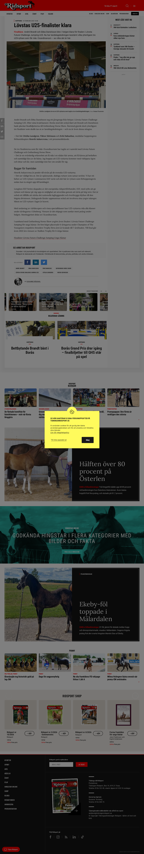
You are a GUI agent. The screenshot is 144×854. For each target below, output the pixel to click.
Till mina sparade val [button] (59, 440)
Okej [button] (87, 440)
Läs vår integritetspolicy (59, 433)
